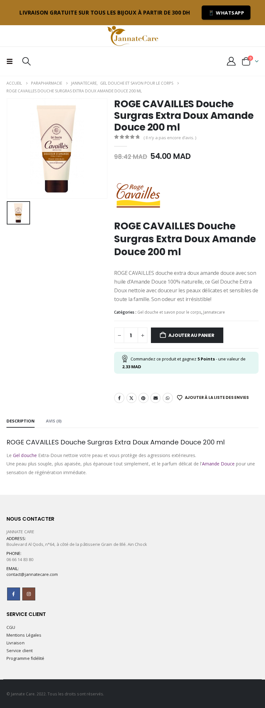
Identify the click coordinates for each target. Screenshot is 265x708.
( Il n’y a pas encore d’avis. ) (169, 138)
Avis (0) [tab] (53, 421)
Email (155, 398)
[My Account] (231, 61)
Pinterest (143, 398)
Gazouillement (131, 398)
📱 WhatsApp (226, 12)
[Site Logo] (132, 36)
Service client (19, 650)
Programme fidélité (25, 658)
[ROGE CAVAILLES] (138, 195)
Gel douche (25, 455)
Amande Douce (218, 464)
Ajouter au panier (191, 335)
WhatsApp (168, 398)
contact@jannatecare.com (32, 574)
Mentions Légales (23, 635)
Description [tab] (20, 421)
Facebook (119, 398)
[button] (11, 61)
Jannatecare (214, 312)
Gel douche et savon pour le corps (169, 312)
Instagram (28, 594)
